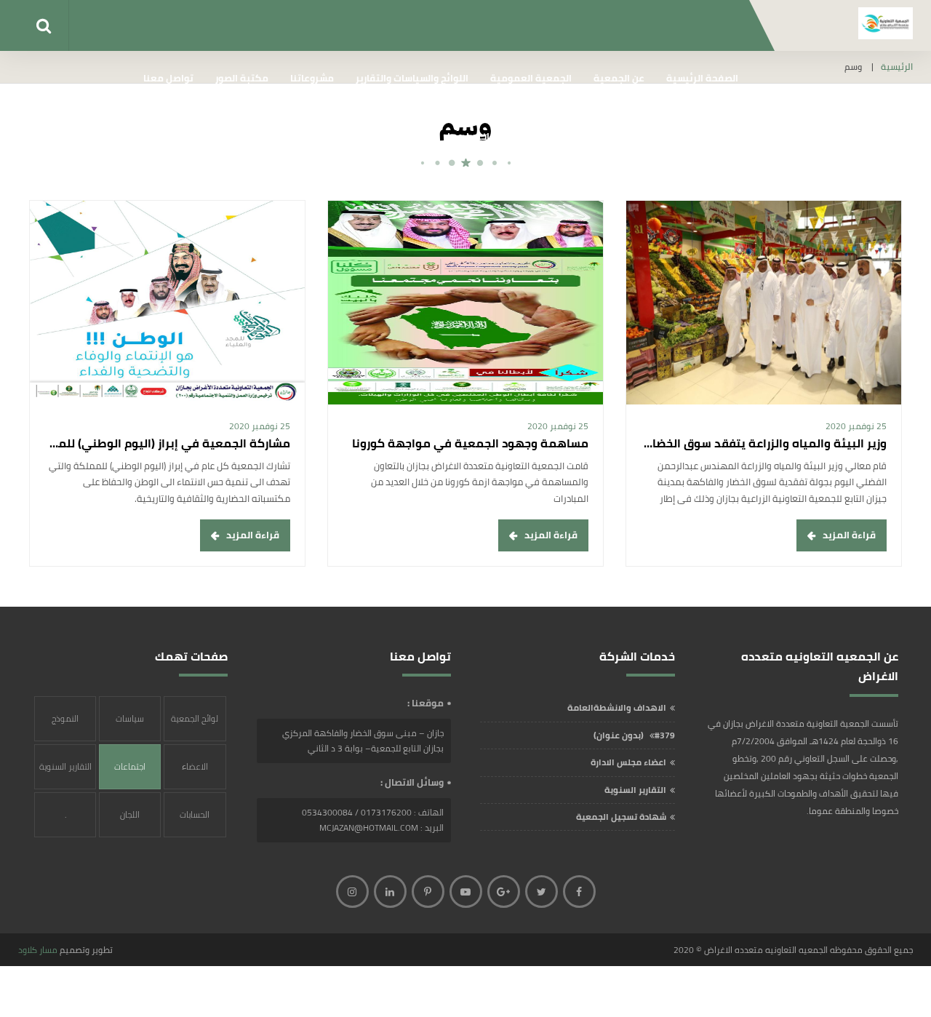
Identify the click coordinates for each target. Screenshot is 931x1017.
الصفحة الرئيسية (702, 78)
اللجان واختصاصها (484, 136)
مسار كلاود (37, 949)
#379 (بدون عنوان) (634, 735)
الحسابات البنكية (194, 821)
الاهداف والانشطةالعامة (616, 707)
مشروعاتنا (312, 78)
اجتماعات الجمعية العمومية (130, 773)
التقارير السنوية (635, 789)
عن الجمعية (619, 78)
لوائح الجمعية (194, 718)
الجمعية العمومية (531, 78)
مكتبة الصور (241, 78)
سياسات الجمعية (130, 725)
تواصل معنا (168, 78)
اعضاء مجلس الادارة (628, 762)
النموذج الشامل (65, 725)
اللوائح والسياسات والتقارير (412, 78)
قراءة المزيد (849, 534)
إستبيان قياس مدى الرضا (372, 136)
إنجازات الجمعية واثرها (690, 136)
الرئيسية (897, 67)
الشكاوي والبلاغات (581, 136)
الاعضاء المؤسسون (195, 773)
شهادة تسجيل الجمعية (621, 816)
